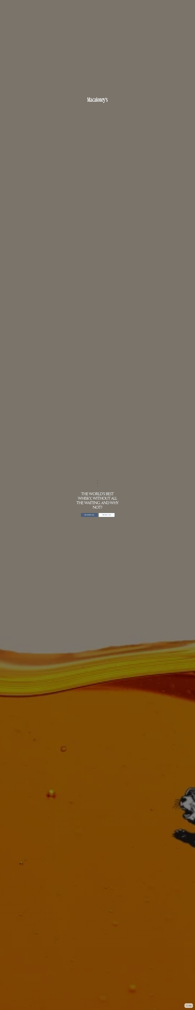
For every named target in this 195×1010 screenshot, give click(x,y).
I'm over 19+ (89, 515)
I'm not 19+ (106, 515)
